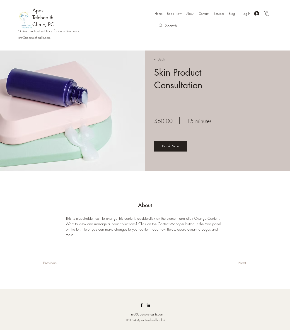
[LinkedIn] (148, 305)
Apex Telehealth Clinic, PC (43, 17)
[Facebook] (141, 305)
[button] (267, 13)
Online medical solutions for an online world (49, 31)
